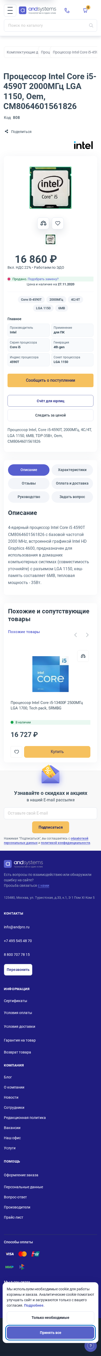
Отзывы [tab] (29, 483)
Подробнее (34, 1305)
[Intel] (83, 145)
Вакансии (12, 1128)
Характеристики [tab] (72, 470)
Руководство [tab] (29, 497)
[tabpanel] (50, 549)
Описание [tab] (28, 470)
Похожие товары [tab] (24, 631)
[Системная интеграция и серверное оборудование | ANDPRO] (37, 10)
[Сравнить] (83, 656)
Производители (17, 1207)
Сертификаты (15, 1001)
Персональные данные (23, 1187)
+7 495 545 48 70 (18, 941)
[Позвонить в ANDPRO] (67, 10)
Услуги (10, 1148)
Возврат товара (17, 1052)
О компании (14, 1087)
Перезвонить (18, 970)
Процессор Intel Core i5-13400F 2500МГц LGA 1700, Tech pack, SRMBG (47, 705)
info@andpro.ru (17, 927)
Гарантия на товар (20, 1040)
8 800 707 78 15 (17, 954)
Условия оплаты (18, 1013)
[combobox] (50, 25)
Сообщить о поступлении (50, 380)
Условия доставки (19, 1026)
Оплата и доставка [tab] (72, 483)
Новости (11, 1097)
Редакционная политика (25, 1118)
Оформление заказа (21, 1175)
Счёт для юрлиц (50, 401)
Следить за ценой (50, 415)
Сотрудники (14, 1107)
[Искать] (91, 25)
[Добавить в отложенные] (58, 223)
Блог (8, 1077)
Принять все (50, 1333)
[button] (10, 10)
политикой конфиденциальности (65, 843)
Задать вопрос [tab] (72, 497)
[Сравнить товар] (43, 223)
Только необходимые (50, 1317)
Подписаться (51, 827)
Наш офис (12, 1138)
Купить (57, 751)
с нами (43, 885)
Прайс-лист (13, 1217)
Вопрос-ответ (15, 1197)
